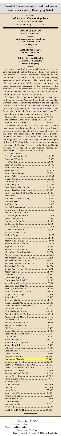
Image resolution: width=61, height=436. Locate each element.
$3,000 (31, 136)
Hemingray (33, 421)
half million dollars (42, 108)
